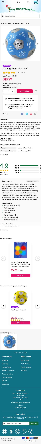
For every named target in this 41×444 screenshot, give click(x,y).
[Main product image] (20, 60)
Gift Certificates (7, 377)
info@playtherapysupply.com (20, 402)
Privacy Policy (6, 367)
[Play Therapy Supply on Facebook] (5, 430)
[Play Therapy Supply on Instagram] (18, 430)
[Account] (28, 2)
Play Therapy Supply (14, 84)
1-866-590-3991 (20, 353)
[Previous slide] (3, 258)
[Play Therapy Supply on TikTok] (31, 430)
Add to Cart (24, 91)
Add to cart (20, 275)
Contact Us (5, 384)
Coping (30, 148)
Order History (25, 364)
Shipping (5, 364)
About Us (5, 360)
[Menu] (3, 2)
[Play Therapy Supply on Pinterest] (12, 430)
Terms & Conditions (8, 370)
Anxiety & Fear (22, 148)
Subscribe (34, 423)
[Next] (37, 44)
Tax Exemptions (26, 367)
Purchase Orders (7, 374)
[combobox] (21, 16)
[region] (20, 43)
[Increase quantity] (13, 91)
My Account (25, 360)
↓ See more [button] (4, 155)
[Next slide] (37, 258)
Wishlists (24, 370)
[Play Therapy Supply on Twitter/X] (25, 430)
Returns (4, 380)
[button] (4, 91)
